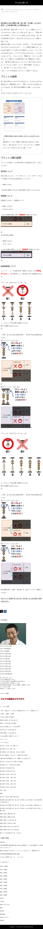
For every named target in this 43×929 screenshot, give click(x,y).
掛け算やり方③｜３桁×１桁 (8, 774)
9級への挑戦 (3, 895)
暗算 (1, 793)
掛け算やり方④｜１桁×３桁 (8, 777)
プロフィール (4, 739)
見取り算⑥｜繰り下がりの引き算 (9, 829)
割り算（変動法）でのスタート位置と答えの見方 (14, 755)
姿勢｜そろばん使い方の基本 (8, 723)
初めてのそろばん (5, 904)
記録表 (2, 920)
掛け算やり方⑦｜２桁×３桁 (8, 787)
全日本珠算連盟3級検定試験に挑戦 (10, 854)
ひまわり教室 (16, 685)
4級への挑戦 (3, 879)
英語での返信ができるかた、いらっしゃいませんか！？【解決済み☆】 (20, 850)
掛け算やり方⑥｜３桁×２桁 (8, 784)
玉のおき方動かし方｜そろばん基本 (10, 726)
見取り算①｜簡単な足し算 (7, 813)
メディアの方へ (4, 742)
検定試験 (2, 914)
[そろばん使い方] (21, 3)
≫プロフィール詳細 (4, 693)
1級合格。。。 (4, 842)
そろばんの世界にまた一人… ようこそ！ (12, 857)
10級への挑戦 (4, 866)
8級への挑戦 (3, 892)
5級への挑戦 (3, 882)
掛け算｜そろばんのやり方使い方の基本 (11, 761)
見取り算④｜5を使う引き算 (8, 823)
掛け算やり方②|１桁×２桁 (7, 771)
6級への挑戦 (3, 885)
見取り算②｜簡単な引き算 (7, 817)
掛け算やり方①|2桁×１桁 (7, 768)
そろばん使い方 (19, 926)
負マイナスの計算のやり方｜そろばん (10, 833)
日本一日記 (3, 790)
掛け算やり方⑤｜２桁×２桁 (8, 781)
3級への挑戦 (3, 876)
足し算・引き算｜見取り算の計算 (9, 796)
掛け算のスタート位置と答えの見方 (10, 765)
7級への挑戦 (3, 888)
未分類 (2, 911)
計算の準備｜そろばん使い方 (8, 733)
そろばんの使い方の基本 (7, 717)
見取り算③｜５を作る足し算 (8, 820)
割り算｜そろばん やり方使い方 (9, 745)
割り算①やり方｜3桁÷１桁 (7, 749)
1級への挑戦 (3, 869)
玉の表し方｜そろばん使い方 (8, 729)
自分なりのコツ (4, 917)
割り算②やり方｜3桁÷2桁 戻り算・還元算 (12, 752)
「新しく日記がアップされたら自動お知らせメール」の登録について (19, 710)
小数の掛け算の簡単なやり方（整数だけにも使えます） (15, 758)
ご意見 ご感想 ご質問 (7, 714)
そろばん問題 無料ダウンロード (9, 736)
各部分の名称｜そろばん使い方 (9, 720)
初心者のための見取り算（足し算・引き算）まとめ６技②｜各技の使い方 (20, 805)
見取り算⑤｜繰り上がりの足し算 (9, 826)
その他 (2, 901)
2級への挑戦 (3, 872)
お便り (2, 898)
